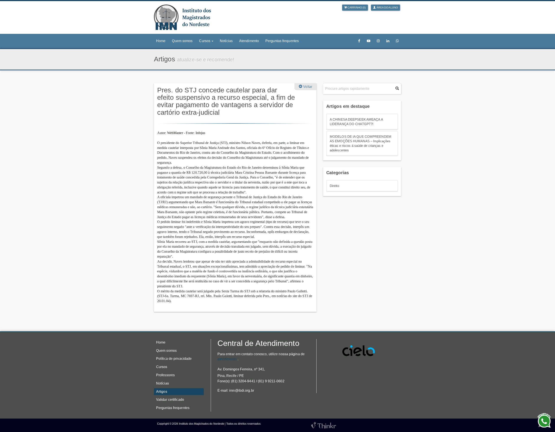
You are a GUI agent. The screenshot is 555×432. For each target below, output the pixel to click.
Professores (165, 375)
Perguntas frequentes (282, 41)
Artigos (161, 391)
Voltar (307, 86)
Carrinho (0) (356, 7)
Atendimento (249, 41)
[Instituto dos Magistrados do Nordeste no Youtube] (368, 41)
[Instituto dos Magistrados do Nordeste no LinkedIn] (388, 41)
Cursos (161, 367)
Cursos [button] (205, 41)
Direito (334, 186)
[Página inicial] (182, 17)
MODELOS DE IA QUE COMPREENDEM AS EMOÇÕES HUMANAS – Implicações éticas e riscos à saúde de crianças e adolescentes (360, 143)
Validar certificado (170, 399)
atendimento (227, 359)
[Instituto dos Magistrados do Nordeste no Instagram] (378, 41)
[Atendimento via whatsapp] (397, 41)
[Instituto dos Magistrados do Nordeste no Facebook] (359, 41)
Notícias (226, 41)
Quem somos (182, 41)
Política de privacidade (174, 358)
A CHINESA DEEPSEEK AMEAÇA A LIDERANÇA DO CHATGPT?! (356, 122)
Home (160, 41)
